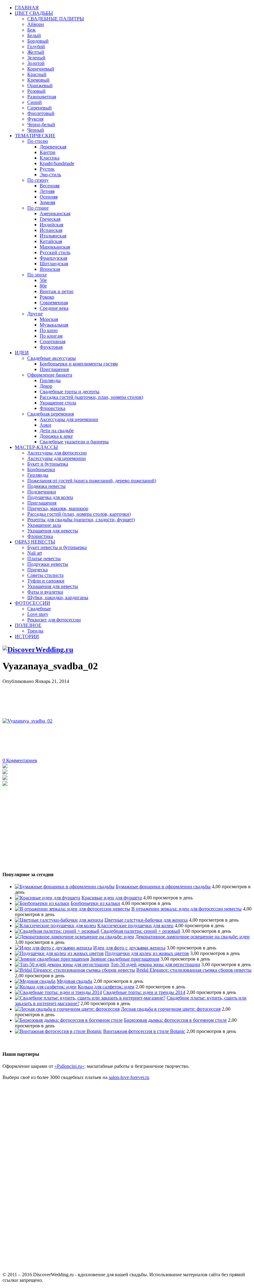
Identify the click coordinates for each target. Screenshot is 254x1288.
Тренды (35, 630)
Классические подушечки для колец (135, 925)
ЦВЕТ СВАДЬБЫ (34, 13)
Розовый (36, 91)
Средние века (54, 308)
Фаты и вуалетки (45, 592)
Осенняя (49, 196)
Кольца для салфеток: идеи (106, 986)
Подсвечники (41, 491)
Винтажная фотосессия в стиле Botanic (144, 1031)
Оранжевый (40, 85)
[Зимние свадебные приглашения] (52, 959)
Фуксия (35, 119)
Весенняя (49, 185)
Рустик (47, 169)
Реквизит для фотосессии (54, 619)
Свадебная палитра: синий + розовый (140, 931)
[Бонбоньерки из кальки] (42, 903)
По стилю (37, 141)
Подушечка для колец (50, 497)
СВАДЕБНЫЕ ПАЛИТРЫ (55, 18)
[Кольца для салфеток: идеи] (46, 986)
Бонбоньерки (41, 469)
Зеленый (36, 57)
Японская (50, 269)
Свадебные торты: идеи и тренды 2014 (144, 992)
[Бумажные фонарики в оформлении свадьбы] (65, 886)
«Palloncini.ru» (69, 1066)
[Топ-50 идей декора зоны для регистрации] (62, 964)
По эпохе (37, 274)
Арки (45, 425)
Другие (35, 313)
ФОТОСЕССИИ (32, 603)
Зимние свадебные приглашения (124, 959)
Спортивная (52, 341)
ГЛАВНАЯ (27, 7)
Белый (34, 35)
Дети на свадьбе (57, 430)
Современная (54, 302)
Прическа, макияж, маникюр (57, 508)
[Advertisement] (115, 698)
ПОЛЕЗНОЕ (28, 625)
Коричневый (40, 68)
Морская (49, 319)
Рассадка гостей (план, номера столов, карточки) (79, 514)
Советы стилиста (45, 575)
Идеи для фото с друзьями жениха (129, 947)
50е (43, 280)
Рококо (47, 297)
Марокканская (55, 246)
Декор (46, 386)
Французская (53, 258)
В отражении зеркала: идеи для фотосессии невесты (186, 908)
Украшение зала (44, 525)
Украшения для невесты (52, 530)
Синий (34, 102)
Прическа (37, 569)
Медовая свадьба (74, 981)
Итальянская (53, 235)
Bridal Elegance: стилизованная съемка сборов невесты (194, 970)
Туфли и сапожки (45, 580)
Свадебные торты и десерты (69, 391)
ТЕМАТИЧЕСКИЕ (35, 135)
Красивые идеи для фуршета (111, 897)
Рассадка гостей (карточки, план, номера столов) (91, 397)
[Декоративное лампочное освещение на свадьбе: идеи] (74, 936)
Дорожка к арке (56, 436)
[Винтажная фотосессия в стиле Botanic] (58, 1031)
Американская (55, 213)
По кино (49, 330)
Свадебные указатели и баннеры (74, 441)
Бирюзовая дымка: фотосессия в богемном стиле (175, 1020)
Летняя (47, 191)
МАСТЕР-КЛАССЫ (36, 447)
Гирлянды (50, 380)
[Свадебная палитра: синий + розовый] (57, 931)
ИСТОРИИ (27, 636)
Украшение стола (58, 402)
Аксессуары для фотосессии (57, 452)
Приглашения (54, 369)
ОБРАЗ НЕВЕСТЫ (35, 541)
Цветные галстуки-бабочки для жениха (146, 920)
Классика (49, 157)
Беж (31, 29)
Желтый (35, 52)
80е (43, 285)
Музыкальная (54, 324)
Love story (37, 614)
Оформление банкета (49, 374)
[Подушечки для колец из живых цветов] (59, 953)
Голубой (36, 46)
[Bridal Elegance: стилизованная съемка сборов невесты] (75, 970)
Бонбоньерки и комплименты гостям (79, 363)
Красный (36, 74)
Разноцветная (41, 96)
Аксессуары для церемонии (69, 419)
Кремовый (38, 80)
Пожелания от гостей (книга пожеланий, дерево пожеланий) (91, 480)
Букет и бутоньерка (47, 464)
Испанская (51, 230)
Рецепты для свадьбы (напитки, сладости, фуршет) (81, 519)
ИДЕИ (22, 352)
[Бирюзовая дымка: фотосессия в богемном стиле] (69, 1020)
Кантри (47, 152)
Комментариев (19, 760)
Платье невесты (44, 558)
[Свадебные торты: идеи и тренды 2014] (58, 992)
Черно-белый (41, 124)
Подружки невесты (47, 564)
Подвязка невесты (46, 486)
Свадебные (39, 608)
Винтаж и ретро (56, 291)
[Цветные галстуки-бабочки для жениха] (59, 920)
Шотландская (54, 263)
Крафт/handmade (57, 163)
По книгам (51, 336)
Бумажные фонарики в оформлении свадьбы (163, 886)
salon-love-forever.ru (129, 1077)
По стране (38, 208)
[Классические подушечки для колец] (55, 925)
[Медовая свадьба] (35, 981)
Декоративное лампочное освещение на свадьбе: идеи (192, 936)
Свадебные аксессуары (51, 358)
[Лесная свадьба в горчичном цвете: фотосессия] (67, 1009)
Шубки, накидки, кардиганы (57, 597)
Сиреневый (39, 107)
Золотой (36, 63)
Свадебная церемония (50, 413)
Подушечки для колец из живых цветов (147, 953)
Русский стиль (55, 252)
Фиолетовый (41, 113)
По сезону (38, 180)
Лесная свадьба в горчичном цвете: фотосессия (171, 1009)
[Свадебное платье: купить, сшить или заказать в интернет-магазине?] (90, 997)
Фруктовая (51, 347)
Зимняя (47, 202)
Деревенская (53, 146)
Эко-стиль (50, 174)
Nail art (34, 553)
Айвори (35, 24)
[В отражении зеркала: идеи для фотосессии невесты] (72, 908)
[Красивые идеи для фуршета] (47, 897)
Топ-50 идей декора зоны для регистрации (155, 964)
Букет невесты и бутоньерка (57, 547)
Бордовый (38, 41)
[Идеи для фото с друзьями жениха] (53, 947)
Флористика (52, 408)
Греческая (50, 219)
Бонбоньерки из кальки (95, 903)
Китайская (51, 241)
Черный (35, 130)
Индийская (51, 224)
